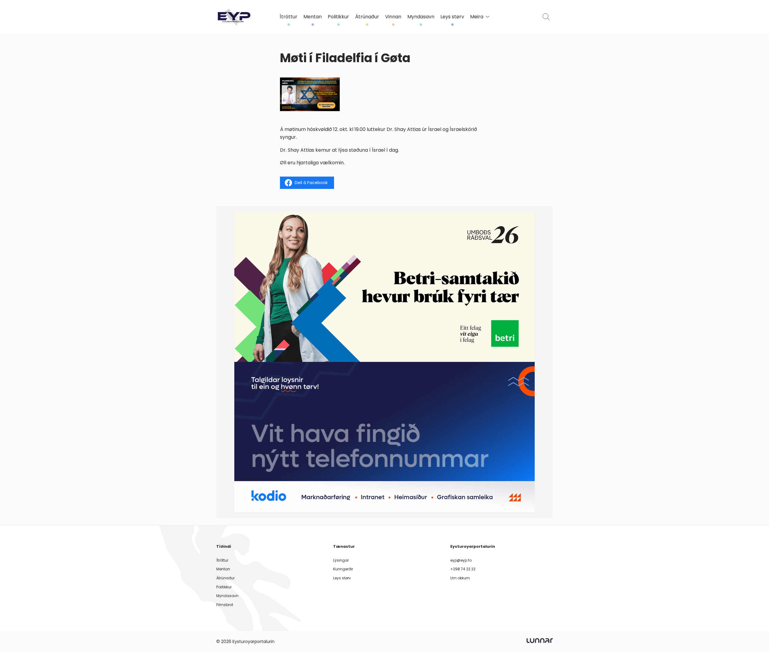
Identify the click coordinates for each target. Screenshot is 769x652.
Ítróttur (288, 17)
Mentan (312, 17)
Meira (476, 17)
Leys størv (452, 17)
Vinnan (393, 17)
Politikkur (338, 17)
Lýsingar (341, 560)
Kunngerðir (343, 569)
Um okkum (460, 578)
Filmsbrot (224, 604)
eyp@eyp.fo (461, 560)
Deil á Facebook (311, 183)
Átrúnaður (367, 17)
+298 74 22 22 (463, 569)
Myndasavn (420, 17)
